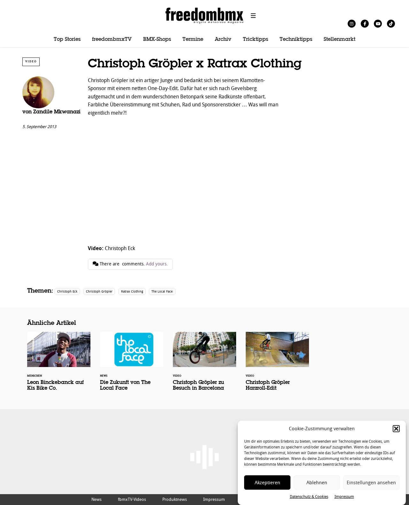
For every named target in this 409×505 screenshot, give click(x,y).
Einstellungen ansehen (371, 483)
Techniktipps (296, 39)
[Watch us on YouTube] (378, 23)
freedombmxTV (112, 39)
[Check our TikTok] (391, 23)
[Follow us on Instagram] (352, 23)
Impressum (344, 496)
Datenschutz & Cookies (309, 496)
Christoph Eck (67, 291)
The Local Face (162, 291)
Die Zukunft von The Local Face (131, 365)
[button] (396, 428)
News (96, 499)
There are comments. (133, 264)
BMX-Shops (157, 39)
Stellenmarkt (339, 39)
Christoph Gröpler (99, 291)
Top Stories (67, 39)
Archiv (223, 39)
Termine (192, 39)
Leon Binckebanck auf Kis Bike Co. (58, 365)
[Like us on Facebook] (365, 23)
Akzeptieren (267, 483)
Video (31, 61)
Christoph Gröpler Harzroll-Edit (277, 365)
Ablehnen (316, 483)
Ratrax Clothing (132, 291)
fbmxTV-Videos (132, 499)
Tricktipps (255, 39)
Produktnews (174, 499)
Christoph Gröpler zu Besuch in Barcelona (204, 365)
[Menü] (253, 15)
